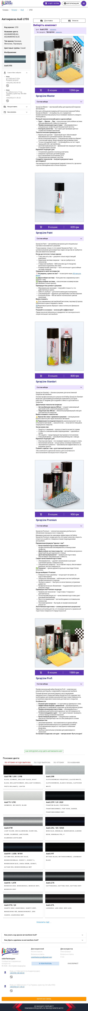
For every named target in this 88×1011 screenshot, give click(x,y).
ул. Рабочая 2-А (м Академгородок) (13, 79)
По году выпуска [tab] (42, 762)
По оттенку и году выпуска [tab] (18, 762)
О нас (62, 957)
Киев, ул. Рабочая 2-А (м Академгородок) (25, 971)
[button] (16, 73)
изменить (53, 29)
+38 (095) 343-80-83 (13, 83)
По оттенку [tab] (59, 762)
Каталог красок (36, 951)
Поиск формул (65, 951)
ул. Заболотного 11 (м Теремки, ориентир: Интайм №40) (16, 93)
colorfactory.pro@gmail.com (41, 957)
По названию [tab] (74, 762)
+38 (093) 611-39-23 (13, 98)
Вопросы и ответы (37, 954)
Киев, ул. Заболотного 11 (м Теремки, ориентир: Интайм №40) (32, 985)
